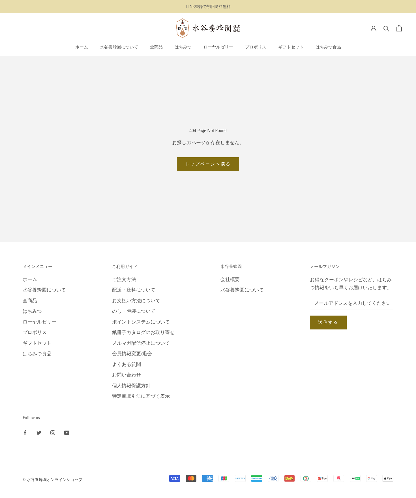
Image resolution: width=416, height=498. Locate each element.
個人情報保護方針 (131, 385)
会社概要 (230, 279)
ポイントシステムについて (141, 322)
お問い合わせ (126, 375)
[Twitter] (39, 433)
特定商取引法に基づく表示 (141, 396)
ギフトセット (291, 47)
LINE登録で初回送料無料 (208, 7)
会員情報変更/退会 (132, 353)
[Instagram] (52, 433)
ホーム (81, 47)
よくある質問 (126, 364)
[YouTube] (66, 433)
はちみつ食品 (328, 47)
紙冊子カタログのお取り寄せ (143, 332)
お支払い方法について (136, 300)
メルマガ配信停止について (141, 343)
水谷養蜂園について (119, 47)
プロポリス (255, 47)
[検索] (386, 28)
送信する (328, 322)
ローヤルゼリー (218, 47)
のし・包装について (133, 311)
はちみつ (183, 47)
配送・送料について (133, 290)
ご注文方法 (124, 279)
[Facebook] (25, 433)
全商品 (156, 47)
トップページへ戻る (208, 164)
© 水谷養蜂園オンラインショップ (52, 480)
